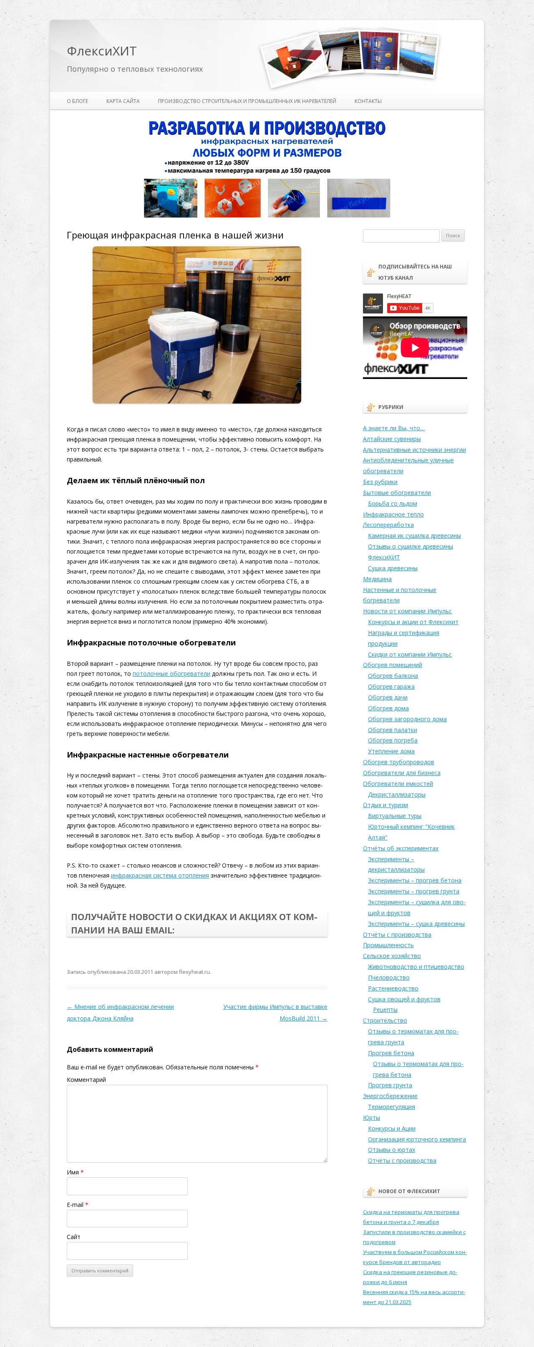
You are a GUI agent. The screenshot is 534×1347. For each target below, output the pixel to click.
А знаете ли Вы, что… (394, 428)
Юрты (371, 1117)
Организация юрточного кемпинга (417, 1139)
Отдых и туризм (385, 805)
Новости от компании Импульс (407, 611)
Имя (75, 1172)
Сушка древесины (393, 568)
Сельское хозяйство (392, 956)
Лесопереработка (388, 525)
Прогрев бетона (391, 1053)
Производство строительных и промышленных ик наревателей (247, 101)
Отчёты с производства (397, 934)
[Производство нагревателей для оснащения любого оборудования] (267, 216)
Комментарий (86, 1080)
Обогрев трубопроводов (398, 762)
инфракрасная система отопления (160, 875)
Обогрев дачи (388, 697)
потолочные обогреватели (171, 673)
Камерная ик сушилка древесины (414, 535)
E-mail (77, 1205)
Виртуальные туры (394, 816)
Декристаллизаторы (397, 794)
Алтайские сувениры (392, 439)
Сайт (74, 1237)
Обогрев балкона (393, 676)
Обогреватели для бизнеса (402, 773)
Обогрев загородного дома (407, 719)
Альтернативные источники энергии (414, 450)
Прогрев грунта (390, 1085)
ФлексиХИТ (102, 51)
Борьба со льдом (392, 503)
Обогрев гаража (391, 686)
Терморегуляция (391, 1107)
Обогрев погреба (393, 740)
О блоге (77, 101)
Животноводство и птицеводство (416, 967)
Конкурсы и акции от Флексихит (413, 622)
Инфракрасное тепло (393, 514)
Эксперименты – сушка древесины (416, 924)
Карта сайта (123, 101)
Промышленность (388, 945)
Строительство (385, 1020)
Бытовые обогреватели (397, 493)
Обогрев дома (388, 708)
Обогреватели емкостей (398, 784)
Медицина (377, 579)
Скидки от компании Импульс (410, 654)
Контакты (368, 101)
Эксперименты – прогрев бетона (414, 880)
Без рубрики (380, 482)
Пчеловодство (389, 977)
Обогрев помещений (392, 665)
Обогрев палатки (392, 730)
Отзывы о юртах (391, 1150)
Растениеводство (393, 988)
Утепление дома (391, 751)
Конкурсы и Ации (392, 1128)
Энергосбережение (390, 1096)
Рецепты (385, 1009)
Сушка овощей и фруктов (404, 999)
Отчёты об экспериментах (400, 848)
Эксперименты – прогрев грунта (413, 891)
